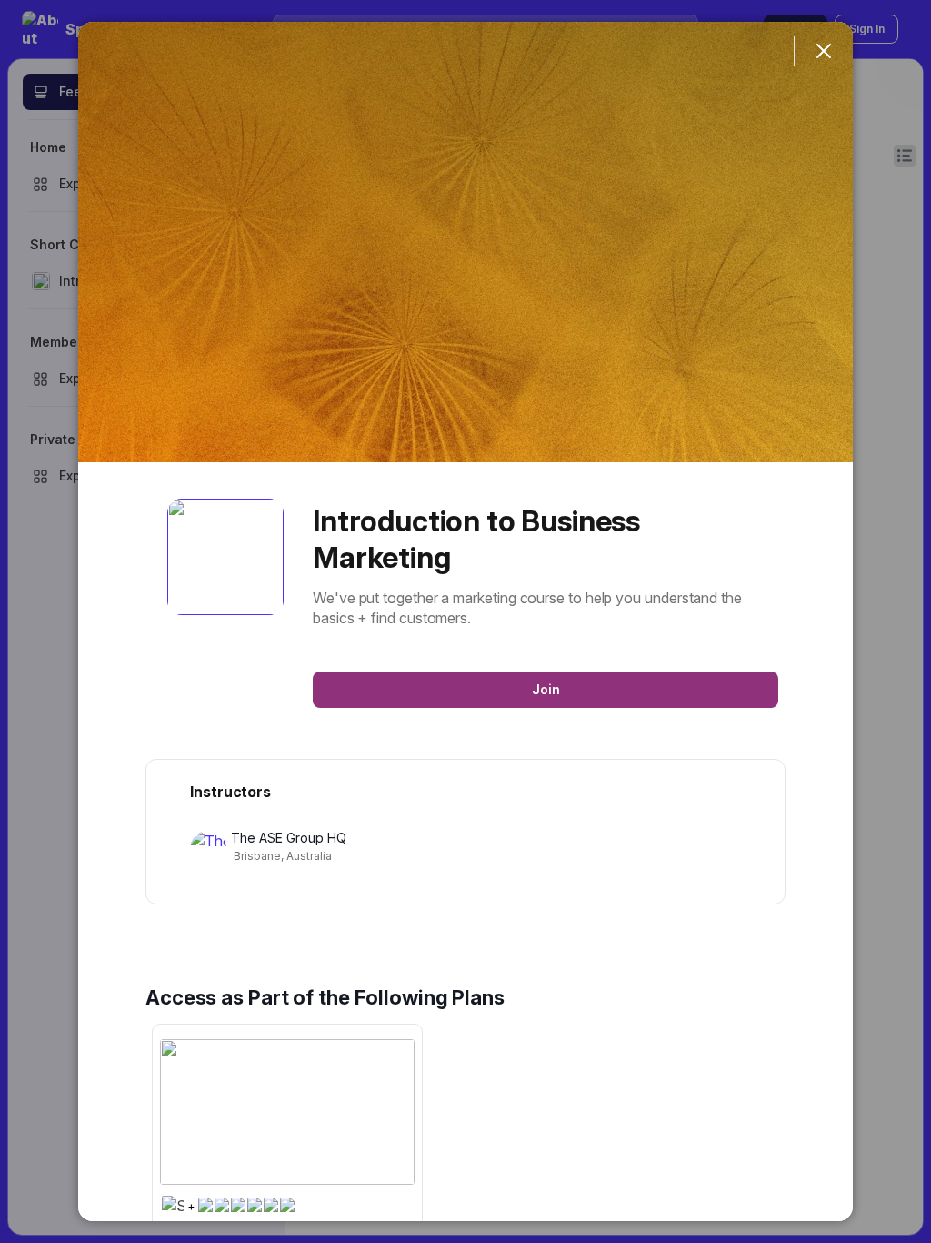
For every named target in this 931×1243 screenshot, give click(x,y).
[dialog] (465, 621)
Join (546, 689)
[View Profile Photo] (225, 557)
